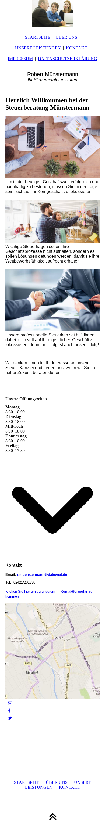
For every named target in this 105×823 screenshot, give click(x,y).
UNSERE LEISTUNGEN (38, 48)
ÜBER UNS (66, 37)
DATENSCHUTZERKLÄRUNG (67, 58)
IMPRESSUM (20, 58)
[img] (52, 13)
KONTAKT (76, 48)
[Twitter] (10, 718)
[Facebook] (9, 710)
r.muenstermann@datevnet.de (42, 575)
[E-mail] (10, 703)
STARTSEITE (37, 37)
